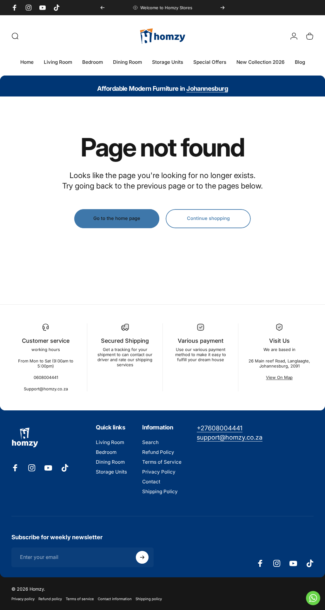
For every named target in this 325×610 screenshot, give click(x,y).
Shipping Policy (160, 491)
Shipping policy (149, 599)
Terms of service (80, 599)
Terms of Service (162, 462)
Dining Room (110, 462)
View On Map (279, 377)
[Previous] (102, 7)
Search (150, 442)
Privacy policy (23, 599)
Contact (151, 482)
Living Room (110, 442)
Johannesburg (207, 88)
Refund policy (50, 599)
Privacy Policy (159, 472)
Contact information (115, 599)
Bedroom (106, 452)
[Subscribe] (142, 557)
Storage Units (111, 472)
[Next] (222, 7)
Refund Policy (158, 452)
